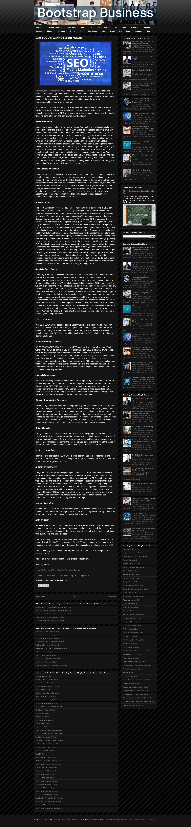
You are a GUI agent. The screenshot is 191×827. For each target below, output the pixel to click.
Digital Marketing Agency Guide (134, 662)
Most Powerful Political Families (45, 757)
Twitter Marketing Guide (131, 600)
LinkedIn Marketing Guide (132, 625)
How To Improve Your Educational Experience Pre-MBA (143, 514)
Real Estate (92, 31)
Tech (81, 31)
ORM (124, 27)
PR (116, 27)
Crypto (72, 31)
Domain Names (115, 819)
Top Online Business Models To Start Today (49, 744)
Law (148, 31)
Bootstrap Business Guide (132, 549)
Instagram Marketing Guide (132, 622)
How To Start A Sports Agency (45, 778)
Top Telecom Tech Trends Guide (134, 640)
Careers (137, 819)
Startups (39, 31)
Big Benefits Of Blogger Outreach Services (49, 740)
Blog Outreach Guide (130, 643)
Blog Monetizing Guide (42, 723)
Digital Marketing (55, 27)
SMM (123, 819)
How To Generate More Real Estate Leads (48, 734)
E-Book (91, 819)
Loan (128, 31)
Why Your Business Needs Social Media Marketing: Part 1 (143, 529)
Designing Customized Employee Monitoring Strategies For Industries (143, 85)
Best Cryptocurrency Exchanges (45, 635)
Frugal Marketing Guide (42, 690)
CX (77, 819)
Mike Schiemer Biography (141, 170)
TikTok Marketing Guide (131, 629)
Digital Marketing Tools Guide (133, 585)
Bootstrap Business (44, 819)
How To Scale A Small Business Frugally (48, 658)
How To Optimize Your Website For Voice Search (58, 570)
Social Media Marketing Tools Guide (135, 589)
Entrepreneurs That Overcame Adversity (48, 771)
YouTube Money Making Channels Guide (137, 665)
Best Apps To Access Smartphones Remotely (50, 641)
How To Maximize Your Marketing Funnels (48, 706)
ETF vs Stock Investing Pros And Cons (48, 652)
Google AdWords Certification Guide (135, 687)
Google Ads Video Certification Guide (136, 691)
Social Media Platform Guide (133, 633)
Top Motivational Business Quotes (46, 784)
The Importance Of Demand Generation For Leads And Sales (143, 441)
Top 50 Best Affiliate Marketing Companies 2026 (142, 427)
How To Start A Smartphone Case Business (49, 808)
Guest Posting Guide (130, 676)
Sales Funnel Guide (130, 593)
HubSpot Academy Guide (131, 683)
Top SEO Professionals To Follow (46, 737)
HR (120, 31)
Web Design (134, 27)
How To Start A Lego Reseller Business (48, 764)
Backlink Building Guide (131, 578)
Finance (50, 31)
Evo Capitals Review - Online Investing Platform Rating (142, 363)
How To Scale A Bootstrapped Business (48, 801)
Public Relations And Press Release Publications (51, 665)
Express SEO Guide (130, 636)
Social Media (71, 27)
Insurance (138, 31)
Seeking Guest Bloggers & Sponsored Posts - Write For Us (143, 127)
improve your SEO (105, 545)
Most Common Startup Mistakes (45, 710)
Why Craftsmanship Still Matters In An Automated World (53, 610)
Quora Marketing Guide (131, 604)
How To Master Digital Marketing (45, 655)
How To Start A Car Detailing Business (47, 788)
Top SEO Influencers (42, 717)
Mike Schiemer (56, 819)
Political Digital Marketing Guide (134, 705)
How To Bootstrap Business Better (46, 794)
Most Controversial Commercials (45, 696)
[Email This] (39, 585)
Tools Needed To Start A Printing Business (49, 798)
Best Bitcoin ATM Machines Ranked (47, 631)
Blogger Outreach (103, 27)
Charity (143, 819)
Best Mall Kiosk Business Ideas (45, 747)
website (57, 408)
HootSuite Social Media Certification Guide (137, 680)
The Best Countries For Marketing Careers (49, 761)
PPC (82, 27)
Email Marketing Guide (131, 574)
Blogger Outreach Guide (131, 582)
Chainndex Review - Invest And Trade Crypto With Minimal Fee (143, 378)
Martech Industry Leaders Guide (134, 567)
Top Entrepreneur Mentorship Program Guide (139, 701)
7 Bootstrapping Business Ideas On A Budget (49, 617)
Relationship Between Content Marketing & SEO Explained (63, 576)
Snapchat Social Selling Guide (133, 614)
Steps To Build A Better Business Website (48, 730)
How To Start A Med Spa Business (46, 791)
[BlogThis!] (41, 585)
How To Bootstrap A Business (44, 750)
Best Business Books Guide (132, 654)
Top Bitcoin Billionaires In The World (47, 645)
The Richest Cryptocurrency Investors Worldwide (51, 648)
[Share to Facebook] (46, 585)
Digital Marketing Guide (131, 571)
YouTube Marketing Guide (132, 611)
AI (132, 819)
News (68, 819)
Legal (64, 819)
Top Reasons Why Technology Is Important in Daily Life (53, 607)
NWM (73, 819)
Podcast (82, 819)
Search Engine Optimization (47, 91)
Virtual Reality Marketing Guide (133, 596)
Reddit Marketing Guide (131, 607)
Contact (147, 27)
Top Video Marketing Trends (44, 720)
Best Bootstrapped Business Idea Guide (137, 651)
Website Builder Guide (130, 560)
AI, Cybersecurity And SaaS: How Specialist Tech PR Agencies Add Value (59, 614)
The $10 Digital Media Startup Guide (135, 556)
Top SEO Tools (40, 754)
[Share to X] (43, 585)
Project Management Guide (132, 669)
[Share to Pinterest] (48, 585)
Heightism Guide (128, 672)
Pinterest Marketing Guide (132, 618)
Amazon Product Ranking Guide (45, 683)
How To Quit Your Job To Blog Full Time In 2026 (142, 469)
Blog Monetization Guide (131, 564)
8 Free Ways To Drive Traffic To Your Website (50, 620)
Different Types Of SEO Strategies (46, 679)
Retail (112, 31)
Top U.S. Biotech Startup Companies (47, 693)
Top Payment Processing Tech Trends (47, 700)
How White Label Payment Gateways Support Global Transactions (141, 100)
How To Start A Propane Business (46, 774)
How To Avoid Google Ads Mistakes (46, 662)
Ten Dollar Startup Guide (43, 676)
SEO (90, 27)
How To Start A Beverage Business (46, 781)
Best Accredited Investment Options (47, 638)
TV (87, 819)
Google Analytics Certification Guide (135, 694)
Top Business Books (42, 713)
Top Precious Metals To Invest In (46, 703)
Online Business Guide (131, 647)
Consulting (40, 27)
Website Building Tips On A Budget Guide (137, 698)
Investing (61, 31)
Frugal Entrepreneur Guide (132, 553)
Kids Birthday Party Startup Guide (46, 767)
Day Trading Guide (41, 727)
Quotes (97, 819)
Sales (103, 31)
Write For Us (105, 819)
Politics (128, 819)
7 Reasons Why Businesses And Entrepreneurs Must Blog (143, 42)
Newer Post (40, 597)
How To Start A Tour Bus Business (46, 805)
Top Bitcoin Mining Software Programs (47, 686)
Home (76, 597)
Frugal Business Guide (131, 658)
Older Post (111, 597)
